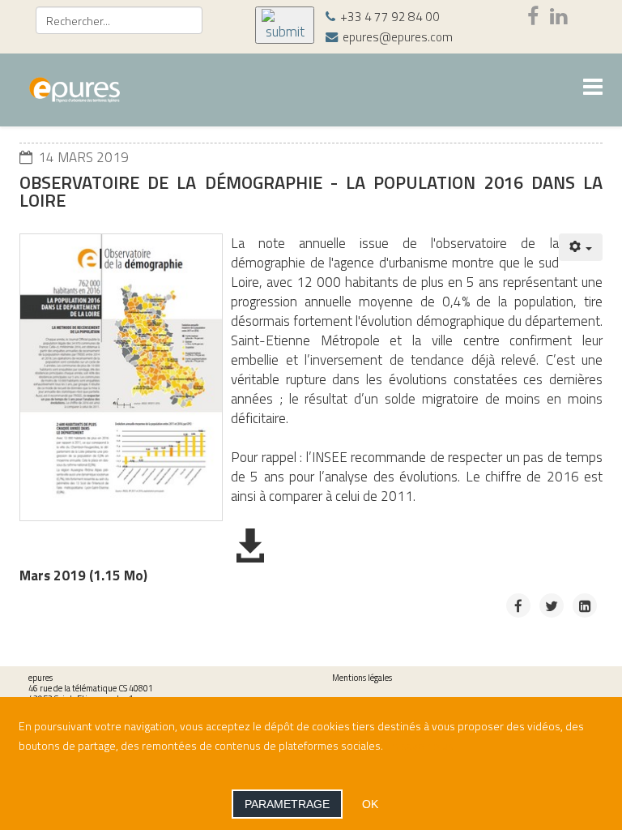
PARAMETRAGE (287, 804)
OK (370, 804)
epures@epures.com (398, 37)
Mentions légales (362, 677)
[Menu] (593, 88)
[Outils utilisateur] (581, 247)
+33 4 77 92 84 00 (390, 16)
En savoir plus (420, 745)
